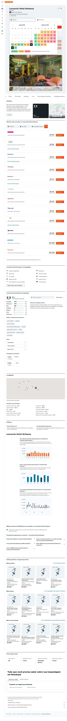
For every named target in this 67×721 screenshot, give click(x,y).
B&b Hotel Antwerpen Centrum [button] (28, 637)
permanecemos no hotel (12, 329)
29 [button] (31, 44)
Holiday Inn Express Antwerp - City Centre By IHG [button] (57, 636)
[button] (2, 2)
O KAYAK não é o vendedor (14, 702)
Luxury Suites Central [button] (40, 579)
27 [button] (25, 44)
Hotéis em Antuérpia (31, 687)
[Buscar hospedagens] (2, 8)
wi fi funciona (9, 335)
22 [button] (31, 41)
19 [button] (21, 41)
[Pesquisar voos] (2, 6)
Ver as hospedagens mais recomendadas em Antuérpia (53, 620)
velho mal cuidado (10, 323)
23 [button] (12, 44)
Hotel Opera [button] (39, 608)
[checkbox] (13, 358)
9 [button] (12, 38)
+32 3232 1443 (12, 15)
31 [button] (15, 47)
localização (17, 321)
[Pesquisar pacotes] (2, 14)
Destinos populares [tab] (24, 679)
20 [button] (25, 41)
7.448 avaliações (18, 12)
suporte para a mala (11, 332)
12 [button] (21, 38)
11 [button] (18, 38)
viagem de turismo (20, 332)
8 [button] (31, 35)
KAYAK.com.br (8, 713)
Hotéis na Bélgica (28, 713)
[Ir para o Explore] (2, 18)
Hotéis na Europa (20, 713)
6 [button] (35, 35)
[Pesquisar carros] (2, 11)
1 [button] (31, 32)
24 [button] (15, 44)
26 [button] (22, 44)
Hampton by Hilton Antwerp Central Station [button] (28, 579)
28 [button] (28, 44)
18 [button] (18, 41)
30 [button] (12, 47)
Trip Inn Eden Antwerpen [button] (56, 608)
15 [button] (31, 38)
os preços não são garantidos (33, 698)
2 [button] (12, 35)
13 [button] (25, 38)
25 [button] (18, 44)
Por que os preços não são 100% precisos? (17, 707)
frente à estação (10, 321)
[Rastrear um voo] (2, 20)
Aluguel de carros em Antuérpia (15, 687)
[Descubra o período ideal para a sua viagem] (2, 23)
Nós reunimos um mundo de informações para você (20, 705)
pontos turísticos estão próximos (13, 326)
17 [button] (15, 41)
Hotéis (14, 713)
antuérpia (23, 326)
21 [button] (28, 41)
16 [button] (12, 41)
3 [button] (15, 35)
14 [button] (28, 38)
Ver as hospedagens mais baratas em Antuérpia (54, 591)
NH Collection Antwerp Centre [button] (13, 636)
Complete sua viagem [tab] (13, 679)
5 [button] (54, 32)
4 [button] (51, 32)
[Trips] (2, 27)
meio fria (20, 329)
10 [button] (15, 38)
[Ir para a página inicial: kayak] (9, 2)
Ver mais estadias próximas (59, 563)
